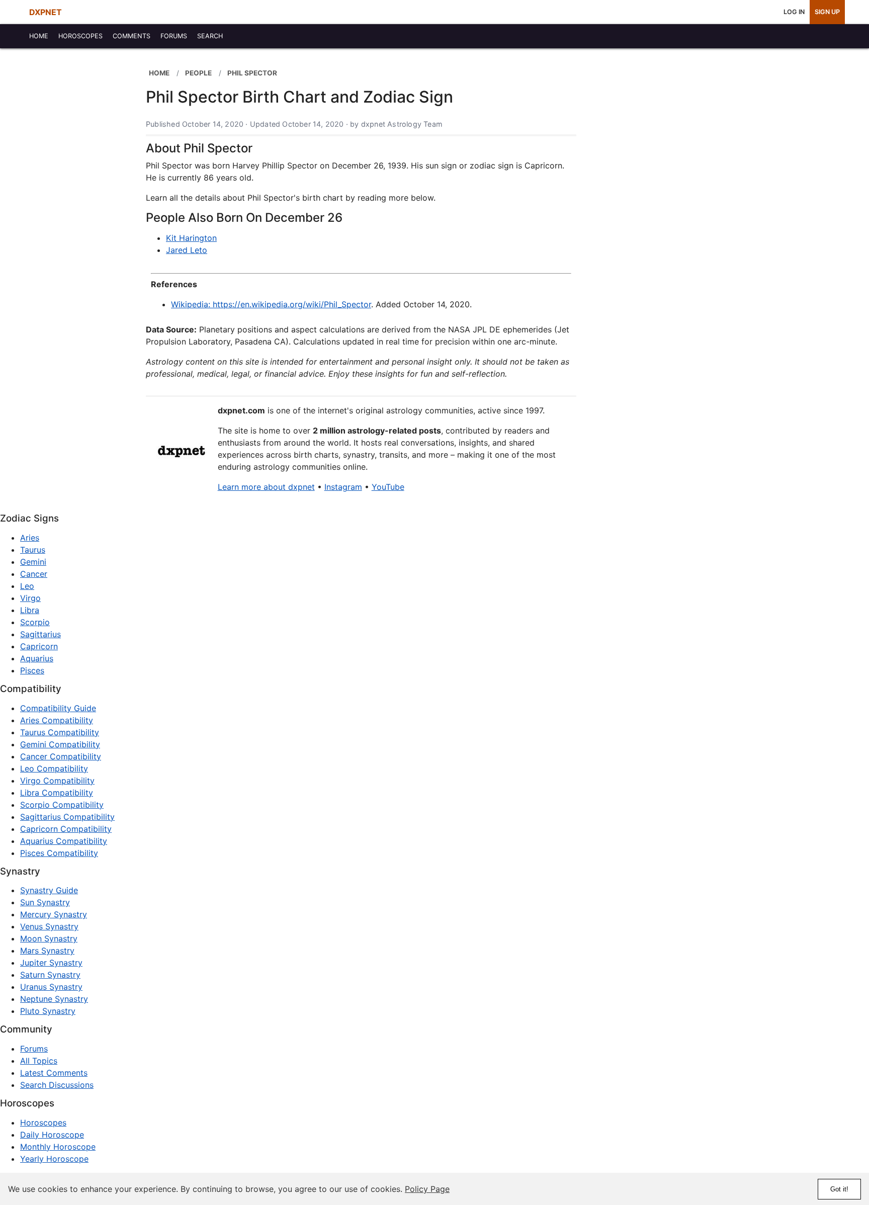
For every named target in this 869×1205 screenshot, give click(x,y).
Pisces (32, 670)
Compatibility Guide (58, 708)
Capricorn (39, 646)
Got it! (839, 1189)
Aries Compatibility (56, 720)
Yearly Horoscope (54, 1159)
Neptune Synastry (54, 999)
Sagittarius (40, 634)
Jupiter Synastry (51, 963)
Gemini (33, 562)
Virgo (30, 598)
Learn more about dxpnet (266, 487)
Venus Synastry (49, 926)
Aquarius (36, 658)
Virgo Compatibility (57, 781)
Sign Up (827, 12)
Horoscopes (43, 1122)
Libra (29, 610)
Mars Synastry (47, 950)
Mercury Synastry (53, 914)
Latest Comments (54, 1073)
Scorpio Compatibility (62, 805)
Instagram (343, 487)
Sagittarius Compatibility (67, 817)
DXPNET (45, 12)
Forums (34, 1049)
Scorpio (35, 622)
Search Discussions (57, 1085)
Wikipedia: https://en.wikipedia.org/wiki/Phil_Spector (271, 304)
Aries (29, 538)
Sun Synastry (45, 902)
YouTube (388, 487)
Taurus (32, 550)
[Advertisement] (654, 212)
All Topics (38, 1061)
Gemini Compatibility (60, 744)
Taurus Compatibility (59, 732)
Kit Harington (191, 238)
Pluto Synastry (47, 1011)
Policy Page (427, 1189)
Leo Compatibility (54, 768)
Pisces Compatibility (59, 853)
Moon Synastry (48, 938)
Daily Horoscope (52, 1135)
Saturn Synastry (50, 975)
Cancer (33, 574)
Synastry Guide (49, 890)
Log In (794, 12)
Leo (27, 586)
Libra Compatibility (56, 793)
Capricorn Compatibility (66, 829)
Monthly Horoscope (58, 1147)
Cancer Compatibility (60, 756)
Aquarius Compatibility (63, 841)
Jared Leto (186, 250)
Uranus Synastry (51, 987)
